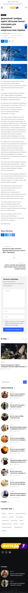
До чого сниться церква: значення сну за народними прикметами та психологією (18, 440)
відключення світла (21, 513)
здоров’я (11, 517)
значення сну (5, 520)
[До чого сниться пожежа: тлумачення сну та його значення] (4, 450)
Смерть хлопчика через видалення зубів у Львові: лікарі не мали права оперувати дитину (15, 267)
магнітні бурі (14, 520)
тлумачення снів (18, 527)
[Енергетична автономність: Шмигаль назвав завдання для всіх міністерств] (4, 494)
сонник (22, 523)
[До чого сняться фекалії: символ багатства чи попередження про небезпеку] (4, 395)
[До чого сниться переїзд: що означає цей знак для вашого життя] (4, 483)
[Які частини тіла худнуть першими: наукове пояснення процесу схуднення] (4, 406)
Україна (4, 513)
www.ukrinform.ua (5, 223)
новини (21, 520)
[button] (23, 339)
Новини (3, 362)
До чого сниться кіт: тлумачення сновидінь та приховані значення (17, 473)
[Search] (26, 7)
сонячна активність (7, 527)
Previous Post (8, 246)
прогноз (16, 523)
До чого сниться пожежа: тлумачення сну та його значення (17, 451)
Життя (12, 391)
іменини (4, 530)
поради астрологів (6, 523)
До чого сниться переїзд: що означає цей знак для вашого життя (17, 484)
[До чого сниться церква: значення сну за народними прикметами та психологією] (4, 439)
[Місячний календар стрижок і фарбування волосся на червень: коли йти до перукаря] (4, 461)
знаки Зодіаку (19, 517)
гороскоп (4, 517)
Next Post (21, 263)
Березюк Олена (6, 33)
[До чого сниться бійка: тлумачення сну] (4, 417)
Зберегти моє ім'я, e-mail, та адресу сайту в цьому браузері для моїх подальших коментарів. (14, 323)
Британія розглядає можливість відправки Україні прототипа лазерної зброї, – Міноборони (13, 250)
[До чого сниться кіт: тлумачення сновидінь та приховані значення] (4, 472)
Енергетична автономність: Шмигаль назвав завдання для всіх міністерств (18, 495)
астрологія (11, 513)
